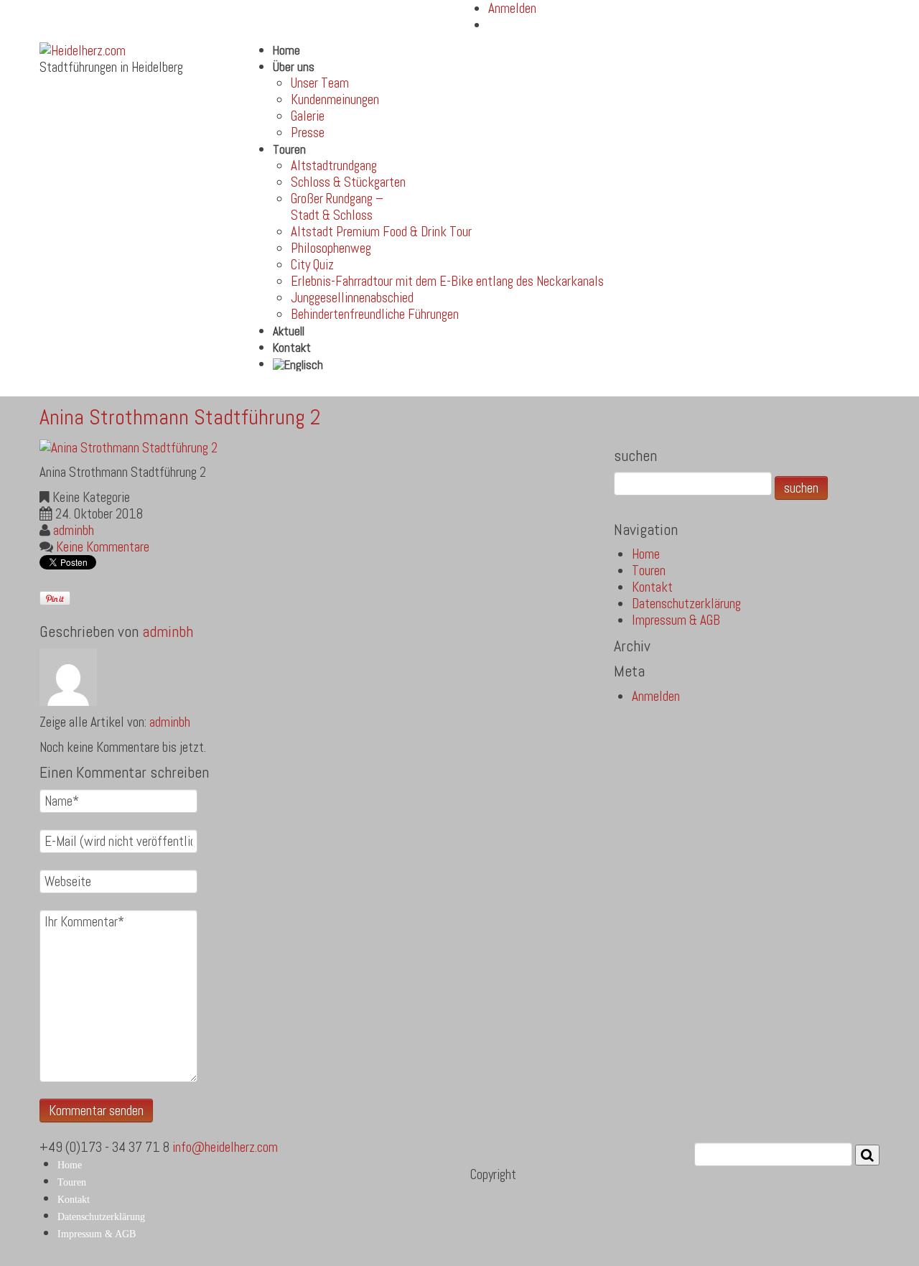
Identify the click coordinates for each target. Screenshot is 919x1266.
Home (286, 50)
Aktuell (288, 331)
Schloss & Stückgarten (348, 182)
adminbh (73, 530)
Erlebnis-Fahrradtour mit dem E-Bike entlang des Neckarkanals (447, 281)
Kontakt (292, 347)
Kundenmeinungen (335, 99)
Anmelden (656, 696)
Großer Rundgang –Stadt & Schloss (337, 207)
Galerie (308, 116)
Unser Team (320, 83)
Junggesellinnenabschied (352, 298)
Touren (289, 149)
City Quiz (312, 265)
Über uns (293, 67)
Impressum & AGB (676, 620)
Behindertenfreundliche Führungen (375, 314)
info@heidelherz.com (225, 1147)
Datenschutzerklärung (686, 604)
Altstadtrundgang (334, 165)
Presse (308, 132)
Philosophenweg (331, 248)
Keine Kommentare (102, 547)
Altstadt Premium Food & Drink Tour (381, 232)
